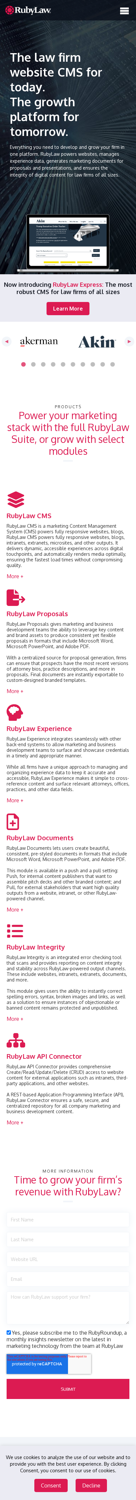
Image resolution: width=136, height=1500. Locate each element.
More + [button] (15, 576)
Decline (91, 1485)
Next (129, 342)
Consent (51, 1485)
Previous (7, 342)
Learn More (68, 308)
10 (112, 364)
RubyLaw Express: (78, 284)
